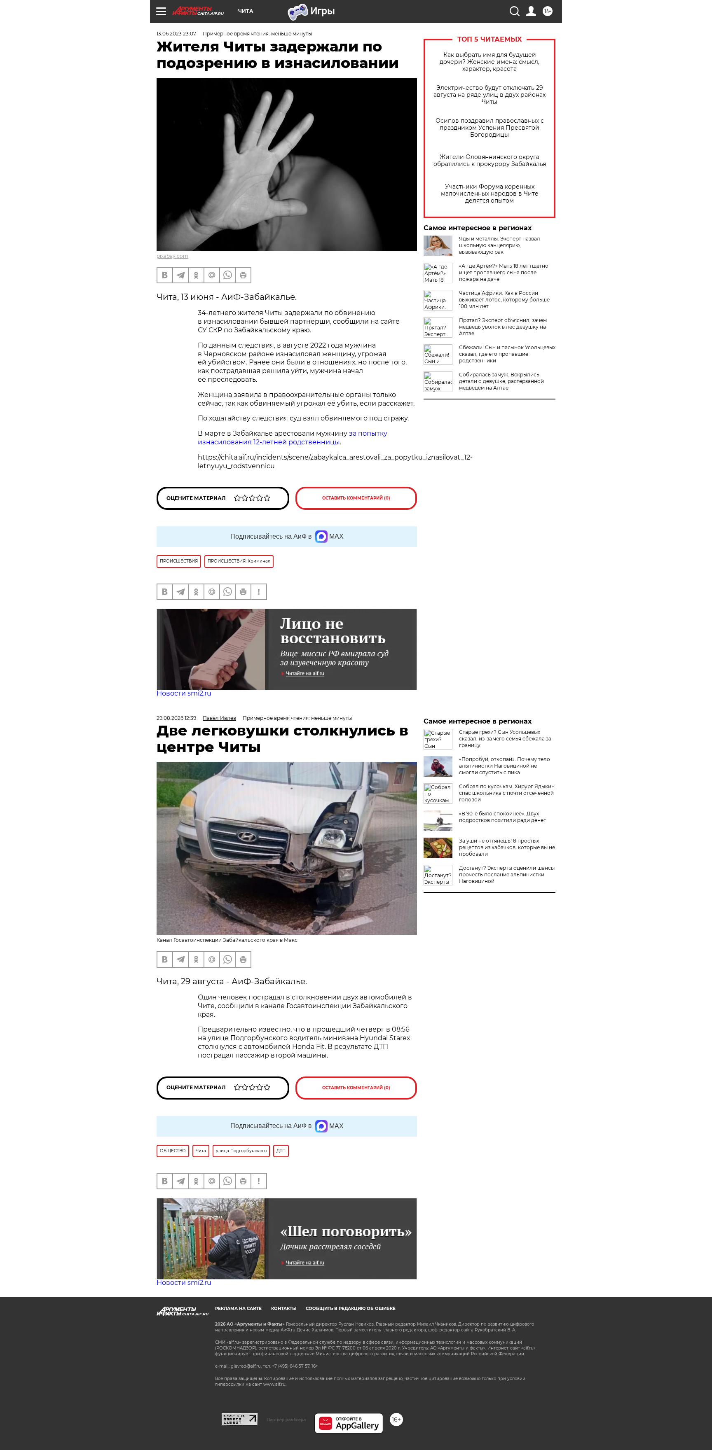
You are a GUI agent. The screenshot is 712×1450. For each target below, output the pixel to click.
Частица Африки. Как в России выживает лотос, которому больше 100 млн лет (504, 299)
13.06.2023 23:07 (176, 33)
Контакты (283, 1308)
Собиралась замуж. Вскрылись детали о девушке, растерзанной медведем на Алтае (501, 381)
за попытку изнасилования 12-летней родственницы (292, 438)
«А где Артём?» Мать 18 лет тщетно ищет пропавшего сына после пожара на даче (503, 272)
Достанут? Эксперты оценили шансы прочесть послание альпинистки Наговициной (507, 874)
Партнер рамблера (286, 1419)
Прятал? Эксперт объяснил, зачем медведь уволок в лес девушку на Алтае (503, 326)
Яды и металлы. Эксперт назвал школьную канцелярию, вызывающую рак (499, 245)
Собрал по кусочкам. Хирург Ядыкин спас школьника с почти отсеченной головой (507, 793)
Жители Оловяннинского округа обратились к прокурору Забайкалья (489, 161)
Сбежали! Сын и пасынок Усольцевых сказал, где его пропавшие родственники (507, 354)
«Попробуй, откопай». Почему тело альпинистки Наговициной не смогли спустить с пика (504, 765)
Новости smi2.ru (184, 693)
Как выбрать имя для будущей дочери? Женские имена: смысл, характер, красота (489, 61)
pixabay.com (172, 256)
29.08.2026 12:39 (176, 718)
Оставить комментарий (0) (356, 498)
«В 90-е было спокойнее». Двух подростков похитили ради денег (502, 816)
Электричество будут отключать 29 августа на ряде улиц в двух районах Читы (489, 94)
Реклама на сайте (238, 1308)
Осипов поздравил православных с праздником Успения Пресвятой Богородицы (490, 127)
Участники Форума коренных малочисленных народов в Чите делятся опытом (490, 193)
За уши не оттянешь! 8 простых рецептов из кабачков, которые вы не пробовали (507, 847)
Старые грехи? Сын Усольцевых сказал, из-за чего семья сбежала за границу (505, 738)
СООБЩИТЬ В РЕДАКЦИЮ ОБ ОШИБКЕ (351, 1308)
